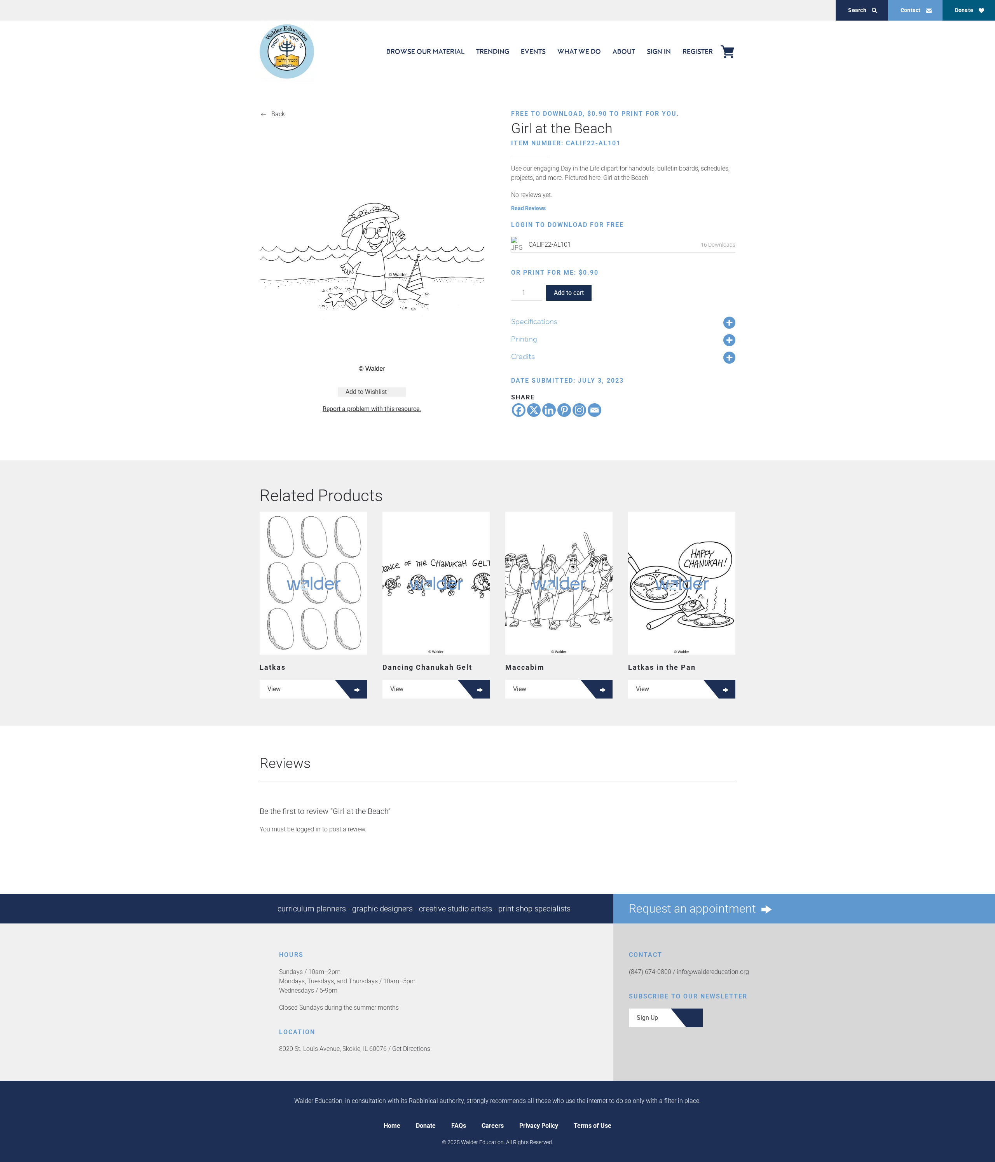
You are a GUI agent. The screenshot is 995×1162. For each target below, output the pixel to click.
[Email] (594, 410)
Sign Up (647, 1017)
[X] (534, 410)
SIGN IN (659, 51)
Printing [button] (524, 338)
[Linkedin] (549, 410)
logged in (308, 829)
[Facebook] (518, 410)
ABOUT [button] (624, 51)
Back (278, 114)
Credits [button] (523, 356)
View (274, 689)
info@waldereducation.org (713, 972)
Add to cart (569, 292)
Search (857, 10)
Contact (911, 10)
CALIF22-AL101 (550, 244)
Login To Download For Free (567, 224)
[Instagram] (579, 410)
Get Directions (411, 1048)
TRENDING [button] (492, 51)
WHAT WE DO (579, 51)
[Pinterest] (564, 410)
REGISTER (698, 51)
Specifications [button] (534, 321)
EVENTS (533, 51)
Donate (964, 10)
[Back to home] (287, 51)
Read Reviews (528, 208)
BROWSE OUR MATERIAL (425, 51)
